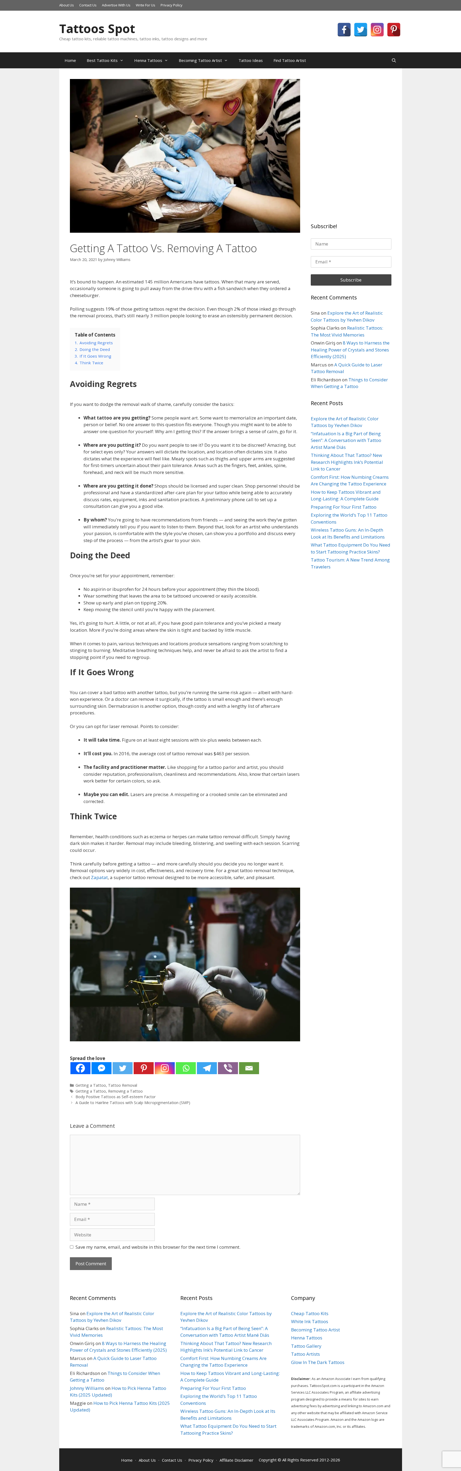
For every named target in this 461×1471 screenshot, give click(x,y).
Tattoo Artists (305, 1354)
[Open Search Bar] (394, 60)
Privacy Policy (171, 5)
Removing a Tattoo (125, 1091)
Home (70, 60)
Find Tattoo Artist (289, 60)
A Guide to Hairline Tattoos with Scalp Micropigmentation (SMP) (132, 1102)
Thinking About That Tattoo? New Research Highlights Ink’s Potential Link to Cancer (347, 462)
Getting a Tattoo (90, 1085)
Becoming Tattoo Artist (200, 60)
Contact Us (88, 5)
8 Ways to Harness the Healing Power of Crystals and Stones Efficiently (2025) (350, 349)
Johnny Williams (87, 1388)
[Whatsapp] (186, 1068)
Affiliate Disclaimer (236, 1460)
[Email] (249, 1068)
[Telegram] (207, 1068)
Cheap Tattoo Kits (309, 1313)
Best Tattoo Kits (102, 60)
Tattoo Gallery (306, 1346)
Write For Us (145, 5)
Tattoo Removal (122, 1085)
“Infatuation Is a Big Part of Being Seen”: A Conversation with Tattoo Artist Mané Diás (346, 440)
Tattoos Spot (97, 28)
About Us (66, 5)
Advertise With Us (116, 5)
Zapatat (99, 877)
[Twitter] (361, 30)
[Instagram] (377, 30)
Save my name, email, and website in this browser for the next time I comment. (157, 1247)
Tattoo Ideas (251, 60)
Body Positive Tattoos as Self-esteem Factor (115, 1096)
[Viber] (228, 1068)
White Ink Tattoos (309, 1321)
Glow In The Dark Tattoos (317, 1362)
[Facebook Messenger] (102, 1068)
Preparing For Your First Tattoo (343, 507)
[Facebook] (344, 30)
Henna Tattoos (148, 60)
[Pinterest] (394, 30)
